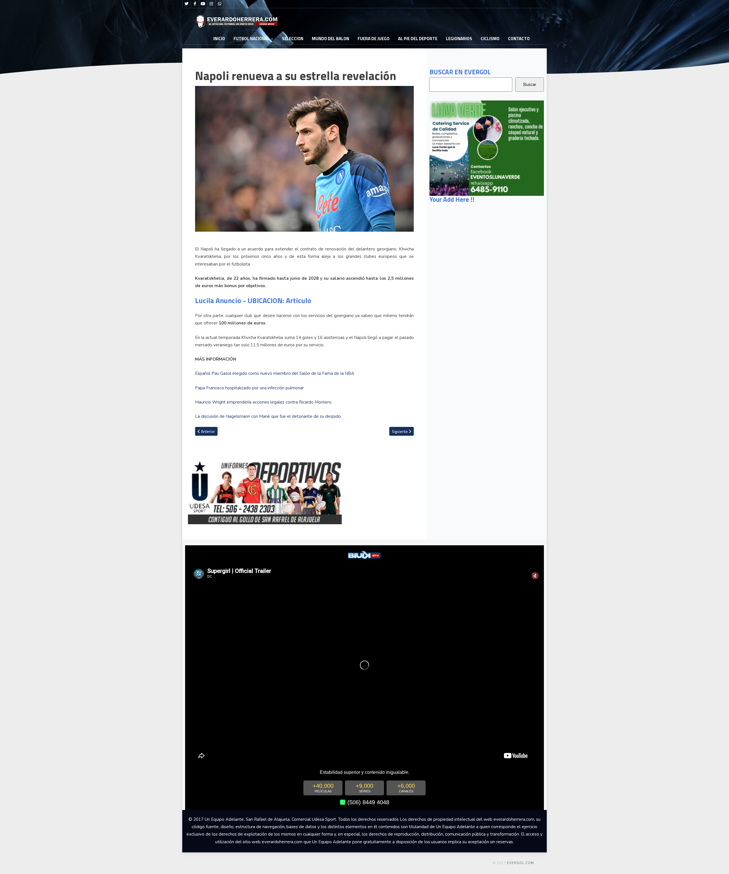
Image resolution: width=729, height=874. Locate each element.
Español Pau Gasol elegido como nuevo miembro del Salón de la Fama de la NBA (274, 373)
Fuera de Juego (374, 38)
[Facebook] (195, 4)
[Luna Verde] (486, 148)
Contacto (519, 38)
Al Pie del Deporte (417, 38)
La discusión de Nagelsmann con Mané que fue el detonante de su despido (268, 416)
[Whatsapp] (220, 4)
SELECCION (292, 38)
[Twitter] (187, 4)
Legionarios (459, 38)
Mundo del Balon (330, 38)
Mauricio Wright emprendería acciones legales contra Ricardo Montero (263, 402)
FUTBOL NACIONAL (252, 38)
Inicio (219, 38)
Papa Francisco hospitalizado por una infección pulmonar (249, 388)
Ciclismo (490, 38)
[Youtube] (203, 4)
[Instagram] (211, 4)
